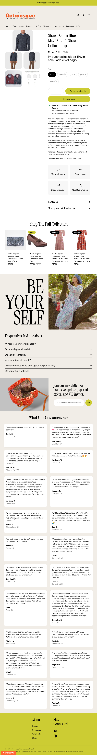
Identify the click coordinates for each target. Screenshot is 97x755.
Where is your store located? (20, 343)
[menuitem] (7, 26)
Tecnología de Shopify (26, 749)
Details (53, 202)
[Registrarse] (88, 402)
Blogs (34, 738)
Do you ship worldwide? (17, 349)
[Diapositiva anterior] (7, 240)
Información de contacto (74, 752)
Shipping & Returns (61, 208)
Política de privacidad (28, 752)
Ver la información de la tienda (63, 114)
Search (35, 726)
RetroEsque (14, 749)
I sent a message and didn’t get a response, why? (30, 365)
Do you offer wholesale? (17, 371)
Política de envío (59, 752)
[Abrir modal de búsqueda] (78, 15)
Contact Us (36, 730)
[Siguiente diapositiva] (24, 240)
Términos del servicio (44, 752)
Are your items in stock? (18, 360)
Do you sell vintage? (15, 354)
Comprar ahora (69, 99)
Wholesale (36, 734)
